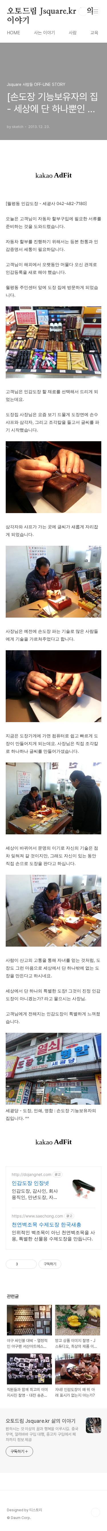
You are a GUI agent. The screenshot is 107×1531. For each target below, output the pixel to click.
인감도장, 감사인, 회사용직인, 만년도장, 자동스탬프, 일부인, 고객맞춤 (35, 1194)
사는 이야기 (44, 33)
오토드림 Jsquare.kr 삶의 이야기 (50, 11)
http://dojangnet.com (31, 1174)
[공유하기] (23, 1264)
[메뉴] (96, 11)
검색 (83, 11)
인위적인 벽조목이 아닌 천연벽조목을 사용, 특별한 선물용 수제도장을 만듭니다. (53, 1235)
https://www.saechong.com (37, 1215)
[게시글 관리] (30, 1264)
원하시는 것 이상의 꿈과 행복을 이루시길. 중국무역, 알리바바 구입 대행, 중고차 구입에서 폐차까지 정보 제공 (42, 1434)
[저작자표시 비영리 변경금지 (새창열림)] (69, 1264)
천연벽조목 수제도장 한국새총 (46, 1224)
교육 (94, 33)
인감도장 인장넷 (30, 1183)
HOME (13, 33)
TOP (95, 1512)
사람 (73, 33)
